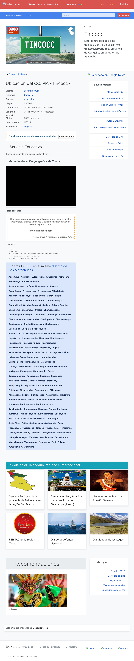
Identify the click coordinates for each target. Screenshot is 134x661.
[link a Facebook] (107, 648)
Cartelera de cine (116, 575)
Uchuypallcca (64, 432)
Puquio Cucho (16, 404)
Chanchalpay (15, 314)
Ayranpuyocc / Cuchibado (51, 291)
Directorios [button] (52, 4)
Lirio (66, 352)
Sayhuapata (50, 423)
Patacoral (57, 385)
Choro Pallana (16, 319)
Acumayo (26, 276)
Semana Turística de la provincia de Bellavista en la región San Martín (25, 500)
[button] (81, 4)
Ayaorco (53, 286)
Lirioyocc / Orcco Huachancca (24, 357)
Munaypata (26, 371)
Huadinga (44, 338)
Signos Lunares (117, 580)
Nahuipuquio (39, 371)
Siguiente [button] (21, 74)
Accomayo (14, 276)
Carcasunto (39, 300)
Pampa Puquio (16, 385)
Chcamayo (52, 314)
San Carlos (14, 418)
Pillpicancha (15, 395)
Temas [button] (40, 4)
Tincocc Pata (51, 428)
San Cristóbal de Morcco (33, 418)
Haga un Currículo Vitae (112, 104)
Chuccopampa (63, 319)
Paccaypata (33, 376)
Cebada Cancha (59, 305)
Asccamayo (14, 281)
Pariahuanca (44, 385)
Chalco (38, 310)
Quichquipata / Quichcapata (23, 409)
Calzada (28, 300)
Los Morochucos (32, 90)
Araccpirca (51, 276)
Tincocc (40, 428)
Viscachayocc (16, 442)
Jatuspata (28, 352)
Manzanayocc (32, 361)
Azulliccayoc (25, 295)
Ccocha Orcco (30, 305)
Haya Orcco (14, 338)
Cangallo (28, 95)
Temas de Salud (116, 143)
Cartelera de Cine (115, 136)
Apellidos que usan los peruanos (110, 127)
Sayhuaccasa (36, 423)
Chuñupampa (47, 319)
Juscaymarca (56, 352)
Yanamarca (44, 442)
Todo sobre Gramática (112, 98)
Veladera (33, 437)
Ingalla (56, 347)
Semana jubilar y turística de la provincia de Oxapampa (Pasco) (66, 500)
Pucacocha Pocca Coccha (49, 399)
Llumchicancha (48, 357)
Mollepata (14, 371)
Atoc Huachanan (30, 281)
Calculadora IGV (115, 92)
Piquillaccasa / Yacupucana (44, 395)
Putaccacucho (31, 404)
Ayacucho (29, 99)
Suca (60, 423)
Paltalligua (14, 380)
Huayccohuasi (48, 343)
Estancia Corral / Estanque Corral (26, 333)
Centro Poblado (14, 15)
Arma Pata (64, 276)
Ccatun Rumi (15, 305)
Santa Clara (14, 423)
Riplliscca (62, 409)
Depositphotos (40, 628)
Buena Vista (39, 295)
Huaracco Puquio (31, 343)
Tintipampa (66, 428)
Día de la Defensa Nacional (62, 541)
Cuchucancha (52, 324)
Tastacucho (28, 428)
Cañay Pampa (54, 295)
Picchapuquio (41, 390)
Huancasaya (15, 343)
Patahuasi (13, 390)
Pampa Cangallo (28, 380)
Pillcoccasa (55, 390)
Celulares (125, 15)
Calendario (70, 4)
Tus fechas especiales (114, 585)
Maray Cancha (47, 361)
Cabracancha (15, 300)
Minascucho (60, 366)
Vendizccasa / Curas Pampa (54, 437)
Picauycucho (26, 390)
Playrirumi (65, 395)
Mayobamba (46, 366)
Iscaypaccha (15, 352)
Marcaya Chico (16, 366)
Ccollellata (44, 305)
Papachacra (31, 385)
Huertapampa (31, 347)
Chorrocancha (31, 319)
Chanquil (27, 314)
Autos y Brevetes (115, 120)
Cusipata (26, 328)
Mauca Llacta (32, 366)
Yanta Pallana (58, 442)
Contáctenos (72, 647)
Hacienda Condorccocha (56, 333)
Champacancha (52, 310)
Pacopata (45, 376)
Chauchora (39, 314)
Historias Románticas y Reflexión (109, 111)
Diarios (31, 4)
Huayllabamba (16, 347)
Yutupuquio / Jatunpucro (21, 446)
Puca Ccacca (27, 399)
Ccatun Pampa (54, 300)
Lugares (28, 126)
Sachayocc (60, 413)
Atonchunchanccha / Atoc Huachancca (28, 286)
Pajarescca (56, 376)
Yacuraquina (30, 442)
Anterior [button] (12, 74)
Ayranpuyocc (29, 291)
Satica (25, 423)
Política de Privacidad (49, 647)
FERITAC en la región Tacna (22, 541)
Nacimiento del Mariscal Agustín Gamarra (107, 498)
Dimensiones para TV (113, 156)
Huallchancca (57, 338)
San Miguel (53, 418)
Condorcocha (15, 324)
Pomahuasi (14, 399)
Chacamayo (27, 310)
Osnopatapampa (17, 376)
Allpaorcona (38, 276)
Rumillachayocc (28, 413)
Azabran (13, 295)
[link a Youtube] (123, 648)
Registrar (124, 4)
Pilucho (26, 395)
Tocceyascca (15, 432)
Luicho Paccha (16, 361)
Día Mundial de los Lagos (108, 539)
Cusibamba (14, 328)
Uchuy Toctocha (31, 432)
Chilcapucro (65, 314)
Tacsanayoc (15, 428)
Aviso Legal (28, 647)
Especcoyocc (39, 328)
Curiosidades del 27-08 (113, 590)
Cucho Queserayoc (34, 324)
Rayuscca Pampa (47, 409)
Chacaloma (14, 310)
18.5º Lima (106, 4)
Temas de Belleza (115, 149)
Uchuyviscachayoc (18, 437)
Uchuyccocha (48, 432)
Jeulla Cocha (40, 352)
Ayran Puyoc (15, 291)
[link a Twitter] (90, 648)
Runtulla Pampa (45, 413)
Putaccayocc (46, 404)
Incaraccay (45, 347)
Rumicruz (13, 413)
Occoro (51, 371)
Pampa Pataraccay (47, 380)
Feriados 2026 (118, 571)
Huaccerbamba (30, 338)
